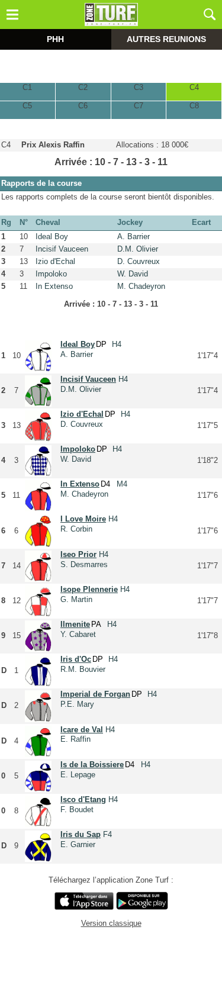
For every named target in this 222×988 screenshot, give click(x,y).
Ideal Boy (52, 236)
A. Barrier (133, 236)
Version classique (111, 923)
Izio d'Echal (55, 261)
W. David (132, 273)
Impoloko (51, 273)
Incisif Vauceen (62, 248)
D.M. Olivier (137, 248)
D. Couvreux (138, 261)
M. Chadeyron (141, 286)
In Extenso (54, 286)
